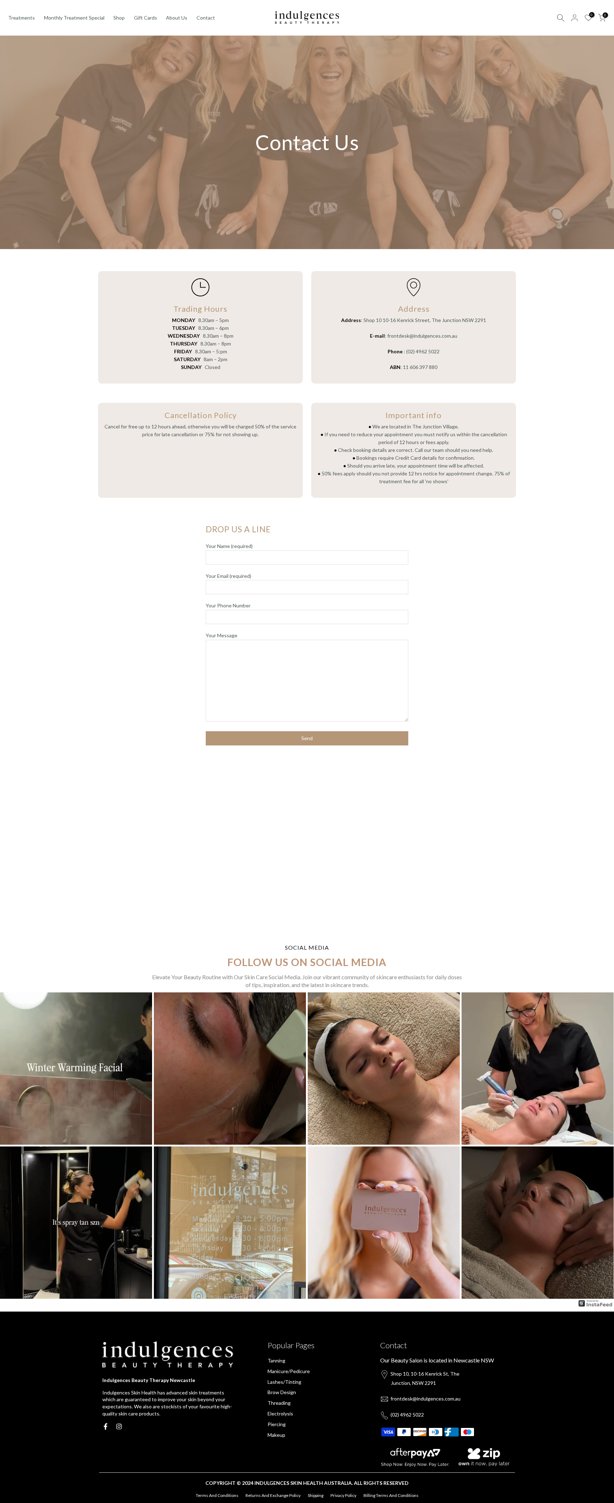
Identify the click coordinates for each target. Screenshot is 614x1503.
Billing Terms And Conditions (391, 1495)
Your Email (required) (228, 576)
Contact (205, 18)
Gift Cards (145, 18)
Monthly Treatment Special (74, 18)
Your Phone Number (228, 605)
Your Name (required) (229, 546)
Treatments (21, 18)
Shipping (315, 1495)
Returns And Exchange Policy (273, 1495)
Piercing (277, 1424)
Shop (119, 18)
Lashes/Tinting (284, 1382)
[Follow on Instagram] (119, 1426)
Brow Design (282, 1392)
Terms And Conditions (217, 1495)
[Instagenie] (595, 1303)
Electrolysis (280, 1413)
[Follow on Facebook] (105, 1426)
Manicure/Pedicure (289, 1371)
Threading (279, 1403)
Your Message (221, 635)
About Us (176, 18)
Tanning (276, 1360)
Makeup (276, 1435)
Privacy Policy (343, 1495)
